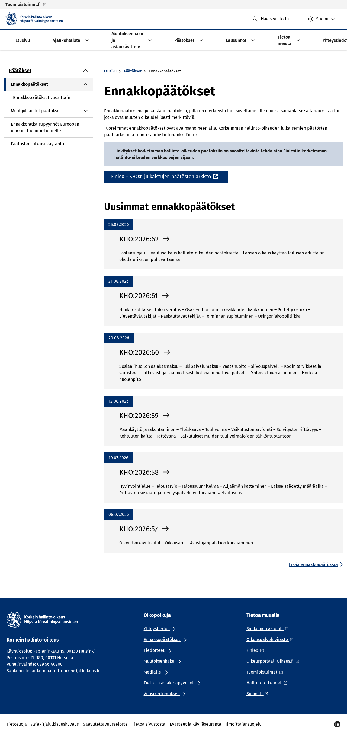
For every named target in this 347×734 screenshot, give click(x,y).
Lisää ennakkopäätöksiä (313, 564)
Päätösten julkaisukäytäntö (37, 143)
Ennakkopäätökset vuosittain (41, 97)
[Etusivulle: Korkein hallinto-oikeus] (34, 18)
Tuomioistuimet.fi (22, 4)
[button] (86, 40)
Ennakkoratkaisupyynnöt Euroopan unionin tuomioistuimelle (45, 127)
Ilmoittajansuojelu (244, 724)
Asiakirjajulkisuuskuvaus (55, 724)
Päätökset (20, 71)
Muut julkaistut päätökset (36, 110)
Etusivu (110, 71)
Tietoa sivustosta (148, 724)
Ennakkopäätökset (29, 84)
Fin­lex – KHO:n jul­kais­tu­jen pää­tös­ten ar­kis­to (161, 177)
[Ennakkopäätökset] (85, 84)
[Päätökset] (85, 70)
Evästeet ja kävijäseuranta (195, 724)
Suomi (322, 18)
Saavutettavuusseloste (105, 724)
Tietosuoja (17, 724)
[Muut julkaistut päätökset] (85, 111)
